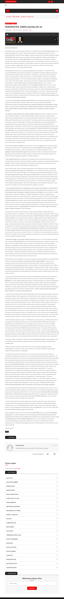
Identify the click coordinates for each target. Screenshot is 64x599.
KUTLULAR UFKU (11, 579)
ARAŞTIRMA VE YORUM (13, 543)
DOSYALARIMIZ (11, 583)
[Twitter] (52, 2)
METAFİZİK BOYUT (11, 595)
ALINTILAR (9, 587)
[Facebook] (49, 2)
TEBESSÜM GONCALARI (13, 567)
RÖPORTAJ (9, 575)
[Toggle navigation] (7, 11)
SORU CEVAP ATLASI (12, 530)
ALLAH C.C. (9, 510)
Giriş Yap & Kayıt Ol (11, 1)
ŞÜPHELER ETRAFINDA (13, 538)
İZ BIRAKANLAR (11, 555)
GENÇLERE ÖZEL (11, 591)
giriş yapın (17, 500)
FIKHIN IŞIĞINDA (11, 534)
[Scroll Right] (55, 71)
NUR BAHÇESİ (10, 522)
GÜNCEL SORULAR (12, 547)
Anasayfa (8, 16)
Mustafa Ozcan (8, 30)
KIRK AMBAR (16, 16)
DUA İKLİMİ (9, 563)
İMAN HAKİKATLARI (12, 526)
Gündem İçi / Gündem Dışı (27, 16)
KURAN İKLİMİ (10, 518)
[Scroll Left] (9, 71)
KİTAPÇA (9, 551)
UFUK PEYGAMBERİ (12, 514)
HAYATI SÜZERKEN (12, 571)
